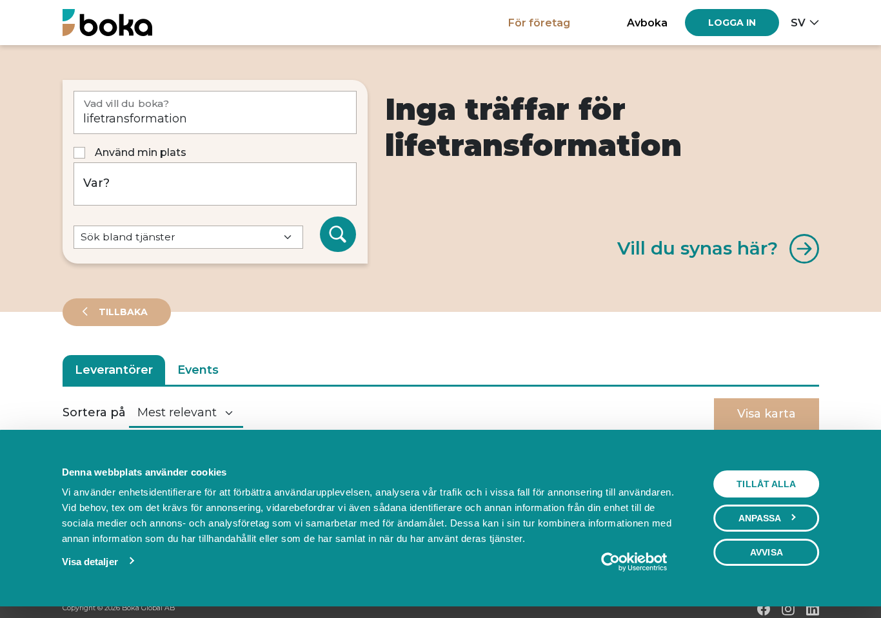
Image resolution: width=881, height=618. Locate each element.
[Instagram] (788, 609)
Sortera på (94, 412)
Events (198, 370)
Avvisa (766, 552)
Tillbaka (122, 312)
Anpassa (760, 518)
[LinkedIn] (812, 609)
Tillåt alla (766, 484)
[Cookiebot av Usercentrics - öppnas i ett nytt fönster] (633, 562)
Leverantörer (114, 370)
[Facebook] (763, 609)
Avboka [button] (647, 22)
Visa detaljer (90, 561)
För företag (539, 22)
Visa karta (766, 414)
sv (798, 22)
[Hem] (107, 22)
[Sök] (338, 235)
